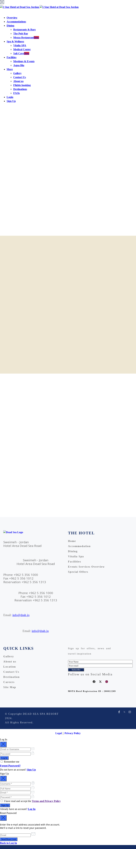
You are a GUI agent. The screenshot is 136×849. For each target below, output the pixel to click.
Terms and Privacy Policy (46, 801)
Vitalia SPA (19, 45)
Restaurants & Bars (24, 29)
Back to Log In (8, 843)
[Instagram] (106, 681)
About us (18, 81)
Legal (58, 733)
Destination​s (20, 89)
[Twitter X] (124, 712)
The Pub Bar (20, 33)
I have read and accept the (32, 801)
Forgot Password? (10, 765)
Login (10, 97)
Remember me (11, 761)
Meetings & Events (23, 61)
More (10, 69)
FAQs (16, 93)
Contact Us (19, 77)
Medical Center (22, 49)
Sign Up (11, 101)
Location (9, 666)
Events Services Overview (86, 566)
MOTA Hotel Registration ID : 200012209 (92, 691)
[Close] (3, 744)
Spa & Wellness (15, 41)
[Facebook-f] (119, 712)
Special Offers (78, 571)
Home (72, 541)
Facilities (11, 57)
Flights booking (22, 85)
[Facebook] (94, 681)
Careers (9, 682)
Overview (12, 17)
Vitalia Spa (76, 556)
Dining (10, 25)
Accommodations (16, 21)
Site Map (9, 687)
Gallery (17, 73)
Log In (31, 809)
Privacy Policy (73, 733)
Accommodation (79, 546)
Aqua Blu (18, 65)
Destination (11, 677)
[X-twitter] (100, 681)
